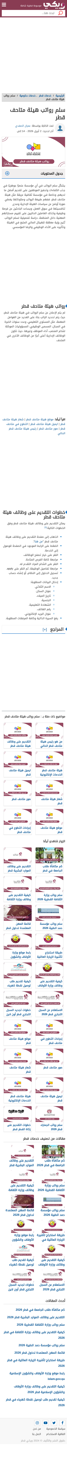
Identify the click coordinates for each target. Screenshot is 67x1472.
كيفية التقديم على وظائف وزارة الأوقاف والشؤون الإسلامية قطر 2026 (39, 1389)
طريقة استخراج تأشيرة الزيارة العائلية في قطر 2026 (36, 1363)
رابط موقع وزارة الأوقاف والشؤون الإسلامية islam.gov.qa (37, 1376)
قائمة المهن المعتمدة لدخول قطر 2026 (39, 1352)
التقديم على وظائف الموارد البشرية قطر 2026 (36, 1317)
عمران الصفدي (23, 125)
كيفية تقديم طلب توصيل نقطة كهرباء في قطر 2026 (35, 1402)
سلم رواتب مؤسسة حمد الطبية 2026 (42, 1345)
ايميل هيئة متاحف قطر (44, 424)
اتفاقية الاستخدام (55, 1434)
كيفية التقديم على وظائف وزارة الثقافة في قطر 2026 (34, 1335)
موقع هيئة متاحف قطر (40, 419)
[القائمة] (4, 4)
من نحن (37, 1429)
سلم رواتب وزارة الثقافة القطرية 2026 (41, 1324)
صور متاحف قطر (48, 428)
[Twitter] (54, 1423)
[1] (45, 527)
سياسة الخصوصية (55, 1429)
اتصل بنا (36, 1434)
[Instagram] (37, 1423)
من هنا (38, 541)
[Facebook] (62, 1423)
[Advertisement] (33, 56)
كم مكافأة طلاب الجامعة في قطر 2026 (40, 1310)
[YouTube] (45, 1423)
